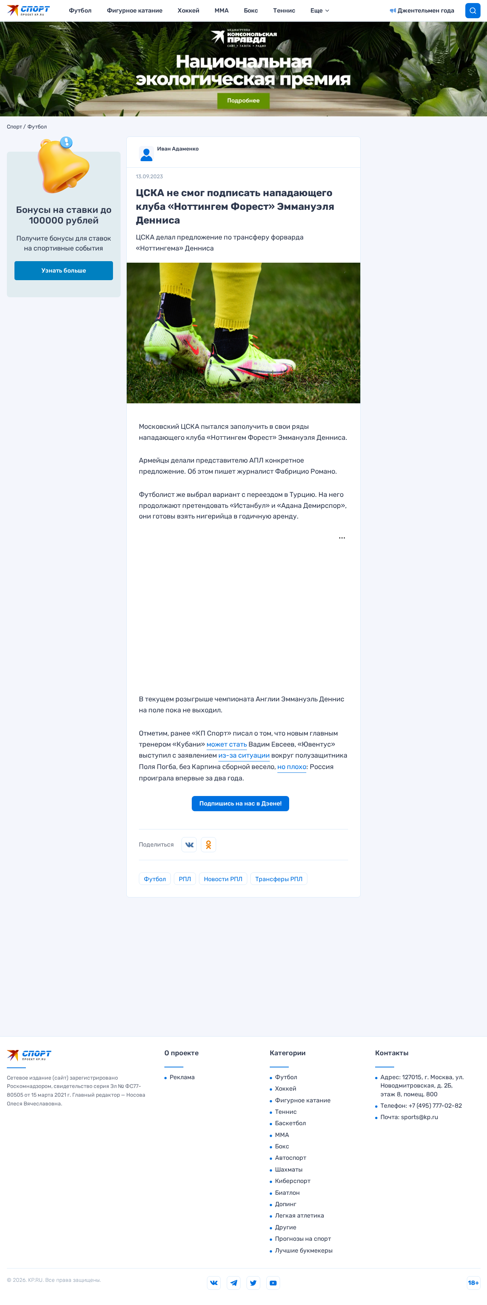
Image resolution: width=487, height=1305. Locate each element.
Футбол (80, 10)
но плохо (291, 767)
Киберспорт (292, 1180)
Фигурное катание (134, 10)
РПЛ (185, 879)
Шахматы (288, 1169)
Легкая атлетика (299, 1215)
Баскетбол (290, 1123)
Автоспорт (290, 1157)
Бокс (251, 10)
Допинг (285, 1204)
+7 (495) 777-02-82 (435, 1105)
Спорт (14, 127)
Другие (285, 1227)
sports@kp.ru (419, 1117)
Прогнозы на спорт (303, 1238)
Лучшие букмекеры (304, 1250)
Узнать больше (63, 270)
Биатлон (287, 1192)
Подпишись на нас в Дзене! (240, 803)
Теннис (284, 10)
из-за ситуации (244, 755)
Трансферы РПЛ (278, 879)
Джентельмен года (426, 10)
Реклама (182, 1077)
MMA (222, 10)
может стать (227, 744)
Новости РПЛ (223, 879)
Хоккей (188, 10)
